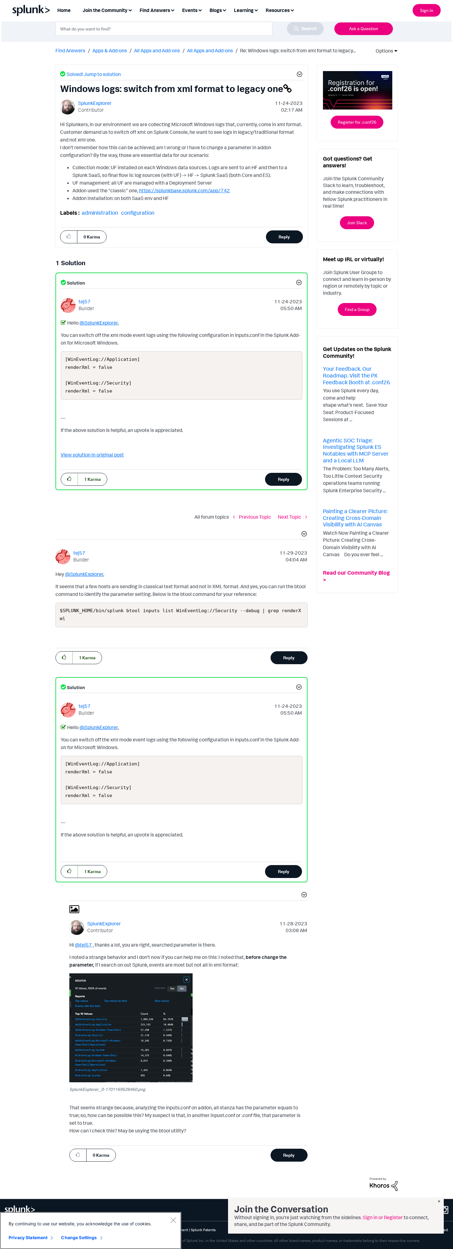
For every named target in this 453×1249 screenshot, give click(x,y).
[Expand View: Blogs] (224, 10)
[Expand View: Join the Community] (130, 10)
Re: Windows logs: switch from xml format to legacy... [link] (298, 50)
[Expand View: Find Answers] (172, 10)
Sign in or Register (383, 1217)
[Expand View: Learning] (256, 10)
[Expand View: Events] (200, 10)
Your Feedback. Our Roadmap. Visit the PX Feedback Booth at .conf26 (356, 375)
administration (100, 212)
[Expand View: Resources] (292, 10)
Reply (284, 236)
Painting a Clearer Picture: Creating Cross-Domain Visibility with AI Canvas (355, 518)
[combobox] (189, 29)
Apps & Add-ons (109, 50)
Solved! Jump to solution (94, 74)
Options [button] (382, 51)
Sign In (426, 10)
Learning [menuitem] (244, 10)
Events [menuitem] (190, 10)
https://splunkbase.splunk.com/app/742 (184, 190)
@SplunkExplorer (99, 323)
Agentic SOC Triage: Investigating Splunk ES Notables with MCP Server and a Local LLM (356, 450)
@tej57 (83, 945)
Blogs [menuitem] (216, 10)
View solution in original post (92, 455)
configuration (137, 212)
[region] (90, 1230)
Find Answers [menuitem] (155, 10)
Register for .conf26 (357, 122)
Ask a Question (363, 28)
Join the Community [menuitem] (105, 10)
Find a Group (357, 309)
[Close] (173, 1220)
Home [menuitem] (64, 10)
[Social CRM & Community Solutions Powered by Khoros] (384, 1183)
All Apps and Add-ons (157, 50)
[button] (299, 75)
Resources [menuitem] (278, 10)
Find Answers (70, 50)
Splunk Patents (203, 1229)
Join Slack (357, 222)
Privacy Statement (28, 1237)
